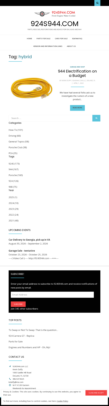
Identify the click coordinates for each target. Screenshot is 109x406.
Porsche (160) (16, 175)
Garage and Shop (77, 67)
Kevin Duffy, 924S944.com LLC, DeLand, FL (78, 80)
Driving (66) (15, 135)
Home (29, 38)
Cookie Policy (62, 401)
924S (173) (14, 163)
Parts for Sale (43, 38)
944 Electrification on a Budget (77, 73)
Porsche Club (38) (18, 147)
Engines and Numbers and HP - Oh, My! (29, 347)
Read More (77, 108)
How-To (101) (16, 129)
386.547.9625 (18, 379)
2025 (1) (13, 197)
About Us (71, 46)
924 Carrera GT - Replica (21, 335)
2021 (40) (13, 220)
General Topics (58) (19, 141)
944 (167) (13, 169)
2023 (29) (13, 208)
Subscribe (18, 304)
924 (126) (13, 180)
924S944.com (55, 23)
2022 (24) (13, 214)
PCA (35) (13, 153)
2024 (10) (13, 203)
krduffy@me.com (16, 382)
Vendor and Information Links (47, 46)
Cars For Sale (61, 38)
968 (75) (13, 186)
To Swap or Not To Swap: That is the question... (33, 329)
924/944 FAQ (77, 38)
